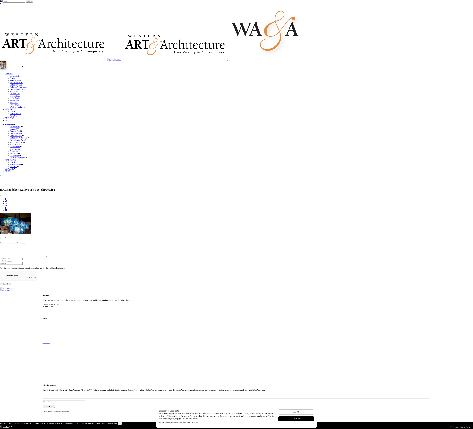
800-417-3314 (48, 309)
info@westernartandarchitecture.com (57, 311)
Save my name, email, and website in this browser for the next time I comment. (34, 268)
